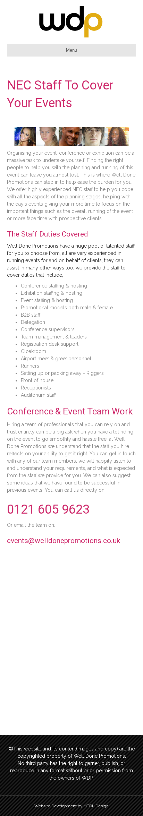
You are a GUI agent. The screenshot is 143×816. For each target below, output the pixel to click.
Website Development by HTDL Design (71, 806)
